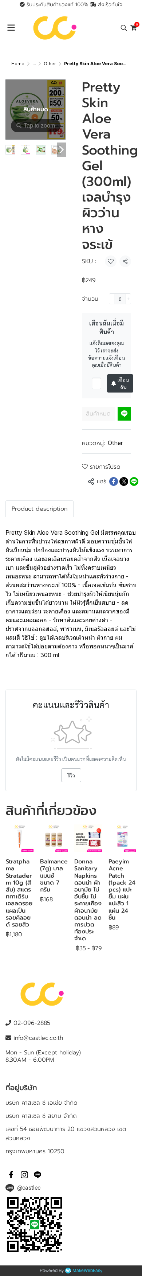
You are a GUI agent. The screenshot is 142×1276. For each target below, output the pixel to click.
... (34, 63)
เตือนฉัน (123, 383)
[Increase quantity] (128, 299)
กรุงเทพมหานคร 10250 (34, 1151)
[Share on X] (123, 481)
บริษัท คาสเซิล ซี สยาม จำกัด (41, 1116)
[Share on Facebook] (113, 481)
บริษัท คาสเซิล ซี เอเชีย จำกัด (41, 1103)
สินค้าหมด (98, 413)
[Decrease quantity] (111, 299)
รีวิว (71, 775)
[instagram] (24, 1175)
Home (17, 63)
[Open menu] (11, 27)
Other (50, 63)
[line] (37, 1175)
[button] (124, 28)
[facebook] (11, 1175)
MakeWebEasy (87, 1271)
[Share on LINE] (134, 481)
